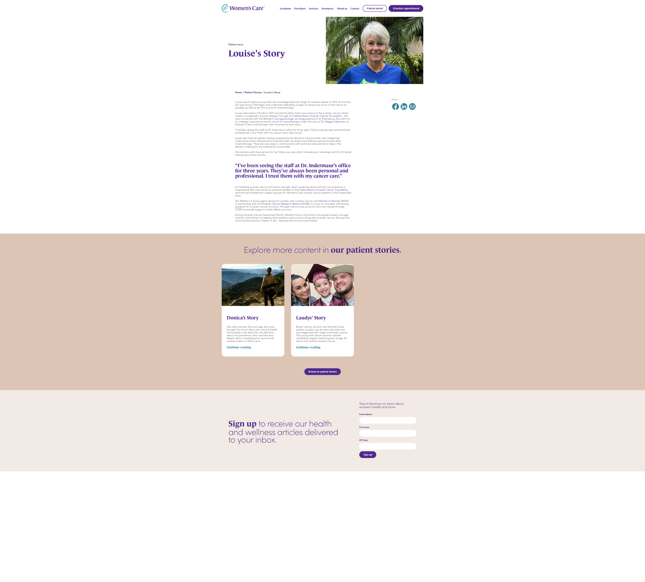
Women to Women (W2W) (334, 200)
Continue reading (239, 347)
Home (238, 92)
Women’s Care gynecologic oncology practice (289, 118)
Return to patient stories (322, 371)
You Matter (241, 200)
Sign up (367, 454)
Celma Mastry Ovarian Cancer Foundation (317, 115)
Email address (365, 414)
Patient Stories (253, 92)
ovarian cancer (320, 101)
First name (364, 427)
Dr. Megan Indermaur (333, 121)
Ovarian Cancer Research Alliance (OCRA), (286, 203)
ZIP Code (363, 440)
